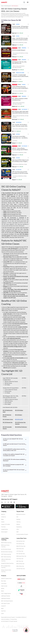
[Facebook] (11, 502)
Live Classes (3, 583)
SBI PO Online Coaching (6, 542)
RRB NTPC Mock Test (20, 546)
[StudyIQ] (21, 586)
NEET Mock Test (19, 561)
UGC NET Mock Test (20, 568)
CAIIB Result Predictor (5, 598)
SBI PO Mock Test (20, 548)
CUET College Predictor (6, 593)
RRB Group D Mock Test (21, 556)
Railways (18, 519)
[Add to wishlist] (28, 24)
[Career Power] (21, 582)
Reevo (2, 608)
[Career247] (21, 593)
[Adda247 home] (4, 2)
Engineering (19, 526)
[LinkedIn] (2, 502)
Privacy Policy (14, 619)
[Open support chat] (26, 630)
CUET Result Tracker (5, 603)
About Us (3, 514)
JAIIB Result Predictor (5, 596)
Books (2, 591)
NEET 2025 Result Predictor (7, 601)
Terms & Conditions (5, 619)
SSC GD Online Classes (6, 549)
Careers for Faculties (5, 524)
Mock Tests (3, 581)
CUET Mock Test (19, 558)
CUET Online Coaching (6, 554)
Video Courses (4, 586)
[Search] (24, 2)
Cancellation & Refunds (21, 617)
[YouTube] (14, 502)
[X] (5, 502)
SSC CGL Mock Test (20, 553)
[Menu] (28, 2)
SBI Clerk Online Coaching (6, 551)
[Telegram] (8, 502)
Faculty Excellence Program (22, 534)
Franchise (3, 526)
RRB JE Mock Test (20, 566)
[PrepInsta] (21, 590)
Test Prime (3, 611)
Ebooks (2, 588)
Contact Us (3, 516)
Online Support (4, 531)
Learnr (2, 613)
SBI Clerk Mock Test (20, 541)
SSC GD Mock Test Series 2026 (13, 225)
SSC (17, 516)
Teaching (18, 521)
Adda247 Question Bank (6, 578)
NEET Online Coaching (6, 556)
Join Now (24, 378)
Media (2, 519)
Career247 (3, 606)
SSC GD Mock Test (20, 543)
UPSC (17, 529)
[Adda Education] (21, 579)
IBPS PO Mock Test (20, 563)
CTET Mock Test (19, 551)
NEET (17, 531)
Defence (18, 524)
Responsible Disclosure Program (8, 617)
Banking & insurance (20, 514)
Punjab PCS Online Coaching (7, 563)
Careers (2, 521)
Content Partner (4, 529)
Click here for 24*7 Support (9, 499)
